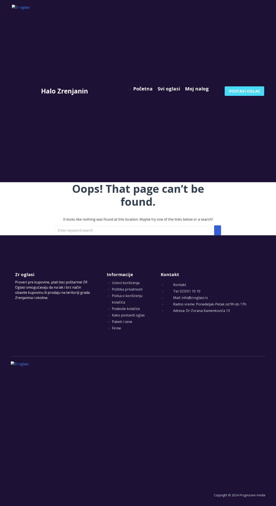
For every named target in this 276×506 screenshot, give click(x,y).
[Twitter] (172, 326)
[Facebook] (163, 326)
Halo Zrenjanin (64, 91)
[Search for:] (133, 230)
